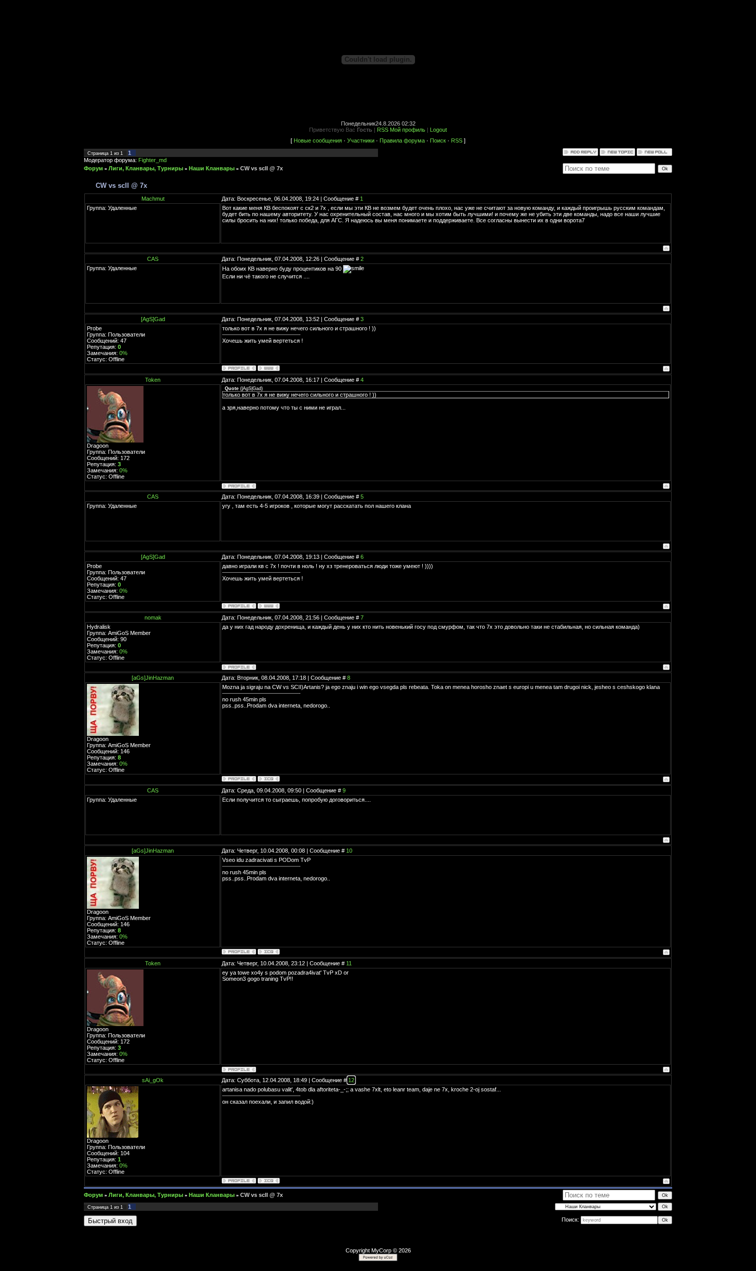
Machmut (153, 199)
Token (152, 380)
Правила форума (402, 140)
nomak (153, 617)
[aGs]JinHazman (153, 678)
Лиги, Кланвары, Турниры (146, 168)
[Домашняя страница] (269, 368)
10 (349, 851)
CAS (152, 259)
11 (349, 963)
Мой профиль (407, 130)
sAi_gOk (153, 1080)
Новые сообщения (318, 140)
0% (123, 353)
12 (351, 1080)
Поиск (438, 140)
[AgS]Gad (153, 319)
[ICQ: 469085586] (269, 1181)
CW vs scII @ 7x (261, 168)
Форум (93, 168)
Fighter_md (152, 160)
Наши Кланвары (212, 168)
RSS (382, 130)
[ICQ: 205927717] (269, 779)
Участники (360, 140)
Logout (438, 130)
